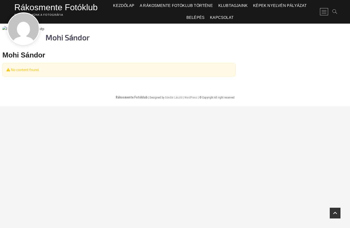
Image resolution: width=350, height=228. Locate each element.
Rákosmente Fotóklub (56, 7)
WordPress (190, 97)
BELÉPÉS (195, 18)
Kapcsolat (222, 18)
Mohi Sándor (23, 55)
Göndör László (173, 97)
